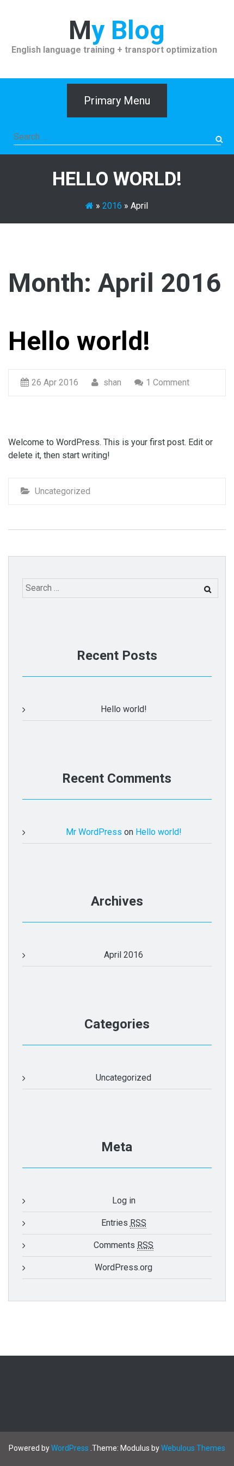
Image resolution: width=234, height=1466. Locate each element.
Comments (123, 1245)
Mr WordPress (94, 832)
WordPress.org (123, 1267)
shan (111, 382)
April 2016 (123, 955)
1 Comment (167, 382)
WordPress (70, 1448)
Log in (124, 1200)
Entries (123, 1223)
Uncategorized (62, 491)
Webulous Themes (193, 1448)
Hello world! (79, 341)
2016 (112, 206)
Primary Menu (117, 100)
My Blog (117, 30)
